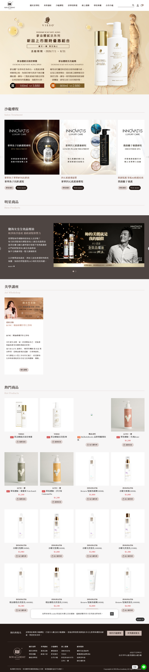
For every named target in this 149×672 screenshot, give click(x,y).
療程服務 (54, 651)
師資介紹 (44, 654)
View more (21, 188)
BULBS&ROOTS (67, 657)
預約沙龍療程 (115, 633)
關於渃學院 (33, 651)
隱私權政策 (81, 661)
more (10, 266)
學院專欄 (32, 654)
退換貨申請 (81, 657)
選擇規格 (22, 442)
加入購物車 (93, 445)
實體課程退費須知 (83, 654)
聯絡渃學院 (33, 657)
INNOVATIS (65, 651)
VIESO (63, 654)
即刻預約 (9, 188)
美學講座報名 (133, 633)
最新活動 (44, 651)
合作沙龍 (54, 657)
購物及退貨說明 (83, 651)
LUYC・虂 (65, 661)
